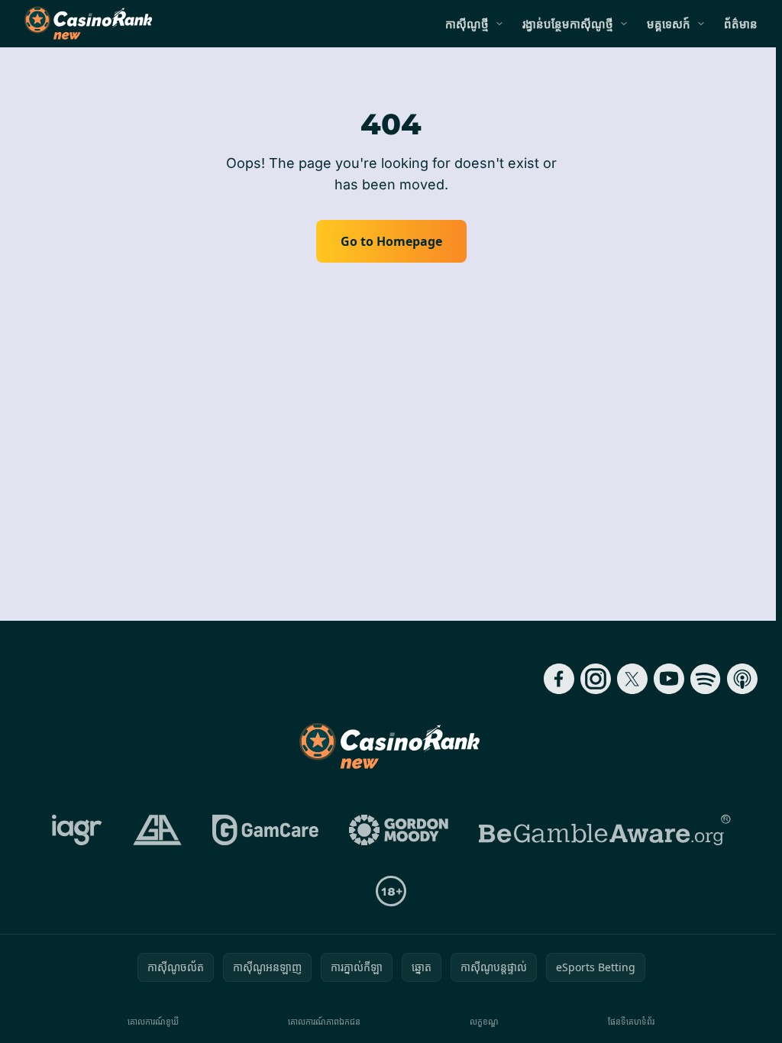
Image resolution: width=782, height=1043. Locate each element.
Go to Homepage (391, 241)
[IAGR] (77, 830)
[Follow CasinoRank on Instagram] (595, 679)
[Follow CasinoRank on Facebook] (559, 679)
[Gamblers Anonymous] (157, 830)
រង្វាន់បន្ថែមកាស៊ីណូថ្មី (567, 23)
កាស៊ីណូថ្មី (467, 23)
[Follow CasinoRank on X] (632, 679)
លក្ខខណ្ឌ (484, 1021)
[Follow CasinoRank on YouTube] (669, 679)
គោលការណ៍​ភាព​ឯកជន (324, 1021)
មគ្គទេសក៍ (668, 23)
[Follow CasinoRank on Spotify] (705, 679)
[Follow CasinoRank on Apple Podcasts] (742, 679)
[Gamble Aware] (605, 830)
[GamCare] (265, 830)
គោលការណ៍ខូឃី (153, 1021)
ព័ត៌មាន (741, 23)
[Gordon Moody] (398, 830)
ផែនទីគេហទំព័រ (631, 1021)
